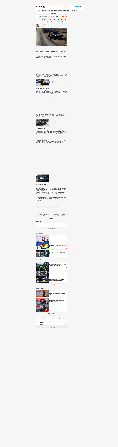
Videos (52, 10)
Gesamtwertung (60, 10)
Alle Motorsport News (51, 313)
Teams (59, 318)
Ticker (67, 6)
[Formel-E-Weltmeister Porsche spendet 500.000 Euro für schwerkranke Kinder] (51, 253)
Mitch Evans (42, 324)
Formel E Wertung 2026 (52, 327)
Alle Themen (57, 207)
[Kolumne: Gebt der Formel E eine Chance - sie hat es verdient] (51, 122)
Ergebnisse (55, 10)
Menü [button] (82, 6)
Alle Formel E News (51, 284)
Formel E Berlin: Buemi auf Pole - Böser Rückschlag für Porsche (59, 215)
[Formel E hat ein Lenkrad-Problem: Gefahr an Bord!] (51, 178)
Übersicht (43, 10)
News (46, 10)
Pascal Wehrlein (42, 320)
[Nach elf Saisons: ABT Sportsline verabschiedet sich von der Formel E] (51, 245)
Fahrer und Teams (72, 10)
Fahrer (44, 318)
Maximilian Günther (51, 207)
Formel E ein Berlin (44, 51)
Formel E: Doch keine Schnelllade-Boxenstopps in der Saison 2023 (44, 215)
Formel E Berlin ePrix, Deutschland (41, 207)
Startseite (51, 218)
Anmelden (72, 6)
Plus (76, 6)
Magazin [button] (62, 6)
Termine (64, 10)
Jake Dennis (42, 322)
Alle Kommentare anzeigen (51, 228)
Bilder (49, 10)
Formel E (39, 10)
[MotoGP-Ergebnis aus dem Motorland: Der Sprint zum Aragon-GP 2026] (51, 293)
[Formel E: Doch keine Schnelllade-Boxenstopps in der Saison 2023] (51, 82)
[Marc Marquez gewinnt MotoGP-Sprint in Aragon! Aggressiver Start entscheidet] (51, 308)
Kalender (68, 10)
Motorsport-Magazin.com (41, 6)
